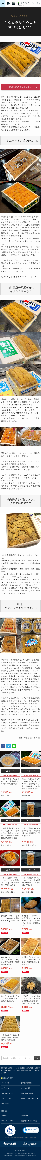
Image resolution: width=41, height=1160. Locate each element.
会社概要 (4, 1115)
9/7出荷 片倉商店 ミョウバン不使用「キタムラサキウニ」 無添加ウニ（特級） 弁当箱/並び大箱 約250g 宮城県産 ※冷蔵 (31, 784)
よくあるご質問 (25, 1088)
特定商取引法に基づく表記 (29, 1121)
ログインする (5, 1083)
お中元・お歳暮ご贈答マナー (29, 1098)
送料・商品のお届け (27, 1093)
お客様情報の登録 (26, 1083)
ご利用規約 (24, 1115)
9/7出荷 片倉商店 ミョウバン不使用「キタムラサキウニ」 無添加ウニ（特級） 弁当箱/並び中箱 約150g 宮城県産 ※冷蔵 (10, 833)
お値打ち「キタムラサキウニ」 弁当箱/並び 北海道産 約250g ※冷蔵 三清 (10, 918)
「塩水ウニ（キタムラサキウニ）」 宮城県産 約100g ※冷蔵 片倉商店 (10, 781)
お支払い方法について (8, 1093)
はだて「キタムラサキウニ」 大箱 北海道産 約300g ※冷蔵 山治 (10, 998)
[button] (31, 1130)
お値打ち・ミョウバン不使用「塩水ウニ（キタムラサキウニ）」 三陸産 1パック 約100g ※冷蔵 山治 (31, 920)
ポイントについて (6, 1098)
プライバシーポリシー (8, 1121)
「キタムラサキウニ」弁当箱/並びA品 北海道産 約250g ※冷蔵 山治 (10, 1037)
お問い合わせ (5, 1104)
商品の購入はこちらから (20, 87)
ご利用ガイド (5, 1088)
